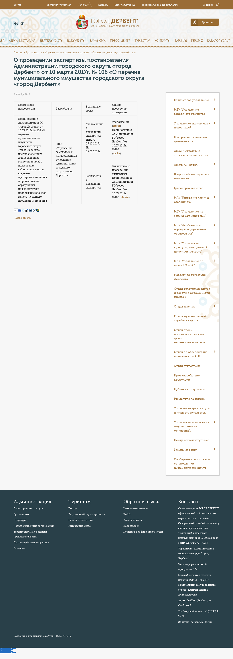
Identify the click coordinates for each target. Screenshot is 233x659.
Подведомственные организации (34, 525)
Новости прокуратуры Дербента (190, 277)
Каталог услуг (218, 40)
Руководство (21, 514)
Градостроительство (188, 188)
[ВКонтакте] (30, 210)
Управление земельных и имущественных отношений (192, 426)
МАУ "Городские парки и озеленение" (191, 200)
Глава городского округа (28, 508)
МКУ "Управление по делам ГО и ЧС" (188, 263)
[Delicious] (26, 210)
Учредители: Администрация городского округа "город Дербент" (196, 553)
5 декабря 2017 (22, 94)
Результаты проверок (189, 398)
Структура (20, 520)
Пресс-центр (120, 40)
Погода (72, 508)
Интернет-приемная (59, 4)
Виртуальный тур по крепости (86, 514)
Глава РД (103, 4)
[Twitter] (23, 210)
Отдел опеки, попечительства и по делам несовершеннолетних (189, 336)
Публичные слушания (189, 389)
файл (116, 126)
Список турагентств (80, 520)
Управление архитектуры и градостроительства (192, 410)
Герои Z (197, 40)
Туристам (142, 40)
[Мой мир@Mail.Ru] (37, 210)
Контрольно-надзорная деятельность (190, 139)
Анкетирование (133, 520)
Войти (17, 4)
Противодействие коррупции (187, 377)
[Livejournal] (34, 210)
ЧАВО (126, 514)
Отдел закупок (184, 306)
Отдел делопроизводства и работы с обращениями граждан (192, 293)
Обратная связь (141, 501)
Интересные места (79, 525)
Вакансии (98, 40)
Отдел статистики (187, 366)
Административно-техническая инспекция (191, 153)
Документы (76, 40)
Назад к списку (22, 218)
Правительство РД (124, 4)
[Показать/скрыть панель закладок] (15, 210)
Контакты (162, 40)
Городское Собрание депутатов (159, 4)
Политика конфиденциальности (143, 531)
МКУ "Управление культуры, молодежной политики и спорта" (190, 247)
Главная (18, 52)
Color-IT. (60, 636)
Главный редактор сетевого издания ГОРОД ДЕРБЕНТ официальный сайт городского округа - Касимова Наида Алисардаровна (197, 584)
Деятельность (51, 40)
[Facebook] (19, 210)
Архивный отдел (186, 164)
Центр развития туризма (191, 440)
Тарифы (181, 40)
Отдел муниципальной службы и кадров (190, 318)
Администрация (22, 40)
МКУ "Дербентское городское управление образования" (190, 229)
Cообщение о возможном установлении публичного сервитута (192, 463)
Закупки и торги (185, 449)
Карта (85, 5)
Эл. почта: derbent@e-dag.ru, (195, 622)
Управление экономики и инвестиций (67, 52)
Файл (125, 197)
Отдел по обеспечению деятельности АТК (190, 354)
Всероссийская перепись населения (191, 176)
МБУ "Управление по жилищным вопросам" (190, 213)
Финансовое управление (191, 100)
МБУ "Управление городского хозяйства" (190, 112)
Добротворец (131, 525)
